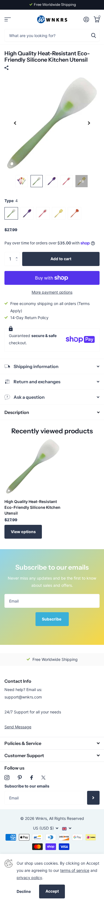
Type (11, 200)
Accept (52, 891)
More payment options (52, 292)
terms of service (74, 870)
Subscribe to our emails (26, 786)
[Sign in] (86, 19)
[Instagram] (6, 777)
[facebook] (31, 777)
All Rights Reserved (66, 818)
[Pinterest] (20, 777)
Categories (7, 19)
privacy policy (29, 877)
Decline (24, 891)
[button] (18, 254)
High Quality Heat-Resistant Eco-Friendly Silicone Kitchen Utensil (32, 507)
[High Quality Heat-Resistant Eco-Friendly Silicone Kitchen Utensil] (32, 466)
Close (52, 743)
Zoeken (93, 35)
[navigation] (15, 123)
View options (23, 531)
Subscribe (52, 619)
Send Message (17, 726)
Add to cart (60, 258)
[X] (43, 778)
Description (16, 412)
